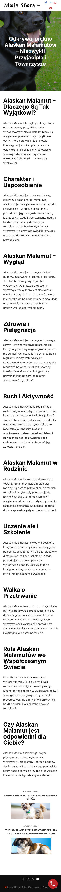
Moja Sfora (13, 887)
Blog (45, 887)
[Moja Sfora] (19, 5)
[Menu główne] (39, 5)
